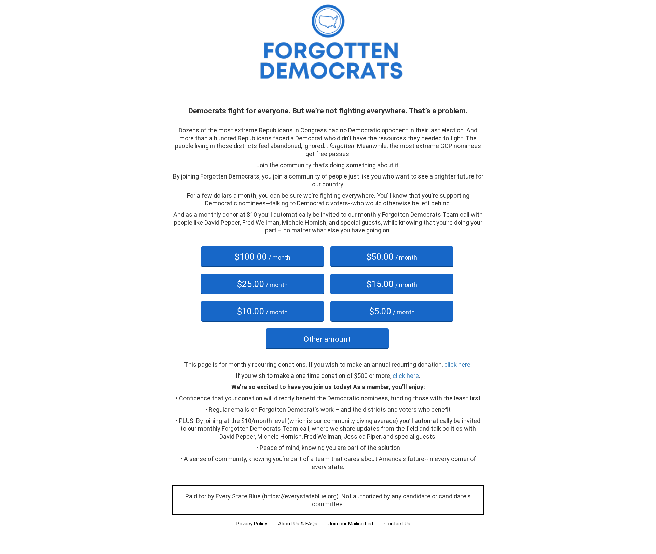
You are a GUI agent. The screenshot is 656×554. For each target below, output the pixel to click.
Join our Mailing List (350, 524)
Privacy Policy (251, 524)
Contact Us (397, 524)
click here (457, 364)
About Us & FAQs (297, 524)
